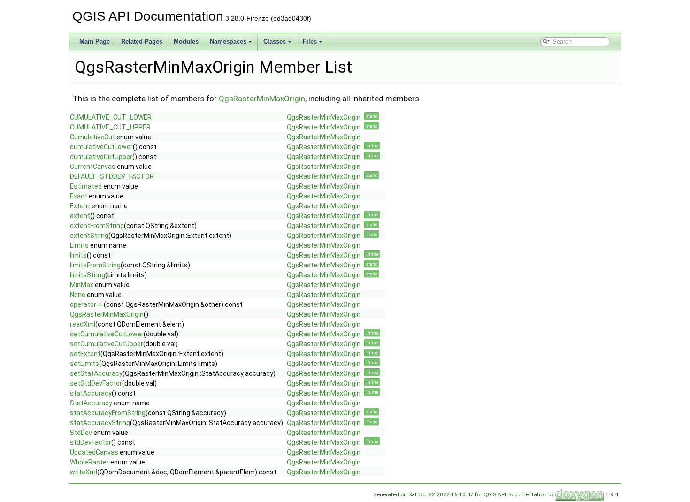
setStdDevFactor (96, 383)
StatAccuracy (91, 403)
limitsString (87, 275)
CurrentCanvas (92, 166)
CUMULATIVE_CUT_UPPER (110, 127)
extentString (89, 235)
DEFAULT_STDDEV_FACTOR (112, 176)
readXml (82, 324)
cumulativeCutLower (101, 147)
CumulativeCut (92, 137)
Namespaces (228, 41)
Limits (79, 245)
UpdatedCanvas (94, 452)
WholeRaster (89, 462)
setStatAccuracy (96, 373)
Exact (78, 196)
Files (310, 41)
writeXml (83, 472)
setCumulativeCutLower (107, 334)
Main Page (94, 41)
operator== (87, 304)
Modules (186, 41)
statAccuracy (91, 393)
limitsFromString (95, 265)
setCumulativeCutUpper (106, 344)
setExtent (85, 353)
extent (80, 216)
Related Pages (141, 41)
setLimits (84, 363)
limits (78, 255)
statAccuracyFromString (108, 413)
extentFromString (97, 225)
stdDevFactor (90, 442)
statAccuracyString (100, 422)
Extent (80, 206)
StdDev (81, 432)
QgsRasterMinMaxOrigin (262, 98)
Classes (274, 41)
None (77, 294)
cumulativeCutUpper (101, 156)
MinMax (81, 285)
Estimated (86, 186)
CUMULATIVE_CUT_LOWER (111, 117)
